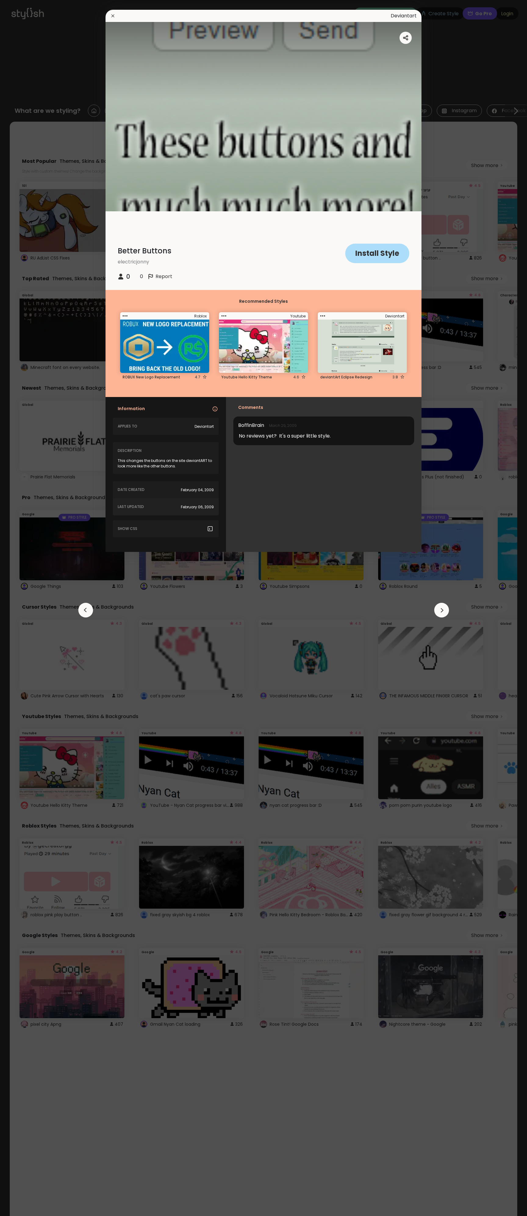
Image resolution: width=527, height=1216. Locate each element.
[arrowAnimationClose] (85, 610)
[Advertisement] (24, 608)
